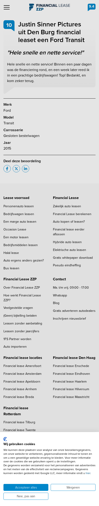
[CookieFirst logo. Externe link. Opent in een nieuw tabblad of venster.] (5, 439)
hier (88, 473)
